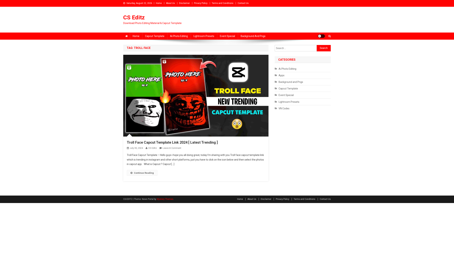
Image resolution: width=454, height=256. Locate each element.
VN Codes (284, 108)
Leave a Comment (172, 148)
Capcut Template (154, 36)
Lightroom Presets (203, 36)
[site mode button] (321, 36)
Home (159, 3)
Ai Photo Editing (179, 36)
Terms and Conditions (222, 3)
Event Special (227, 36)
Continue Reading (144, 173)
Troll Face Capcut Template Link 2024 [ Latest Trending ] (172, 142)
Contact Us (243, 3)
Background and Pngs (253, 36)
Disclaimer (184, 3)
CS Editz (134, 17)
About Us (170, 3)
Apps (281, 75)
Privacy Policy (200, 3)
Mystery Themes (165, 199)
